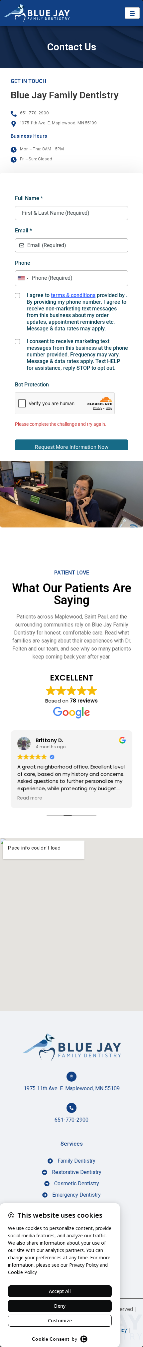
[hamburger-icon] (132, 13)
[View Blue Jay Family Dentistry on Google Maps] (71, 1077)
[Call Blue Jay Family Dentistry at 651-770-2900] (71, 1108)
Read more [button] (29, 798)
